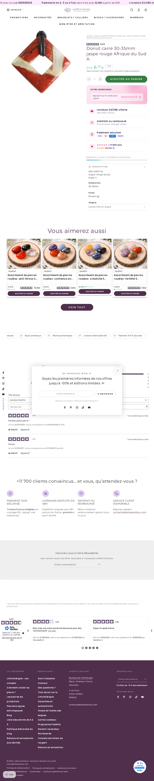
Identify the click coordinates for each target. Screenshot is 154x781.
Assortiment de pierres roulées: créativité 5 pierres (93, 276)
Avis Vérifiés (13, 742)
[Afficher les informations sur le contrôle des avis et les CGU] (23, 633)
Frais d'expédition (107, 71)
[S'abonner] (99, 564)
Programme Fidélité (49, 724)
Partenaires (44, 733)
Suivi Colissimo (46, 678)
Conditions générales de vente (55, 771)
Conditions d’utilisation (66, 768)
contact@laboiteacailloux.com (129, 512)
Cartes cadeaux (47, 719)
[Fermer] (118, 371)
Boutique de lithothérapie (81, 678)
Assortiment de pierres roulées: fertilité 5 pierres (128, 276)
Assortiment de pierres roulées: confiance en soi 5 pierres (57, 276)
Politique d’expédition (18, 771)
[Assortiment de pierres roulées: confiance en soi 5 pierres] (59, 254)
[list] (77, 504)
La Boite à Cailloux (21, 761)
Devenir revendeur (48, 729)
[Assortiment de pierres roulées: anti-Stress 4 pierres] (24, 254)
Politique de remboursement (18, 768)
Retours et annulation (50, 747)
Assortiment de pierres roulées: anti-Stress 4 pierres (22, 276)
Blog (9, 715)
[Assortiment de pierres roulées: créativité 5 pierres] (95, 254)
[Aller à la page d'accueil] (77, 10)
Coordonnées (35, 771)
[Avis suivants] (151, 631)
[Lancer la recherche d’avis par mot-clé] (147, 406)
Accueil (89, 36)
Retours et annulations (20, 738)
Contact (43, 683)
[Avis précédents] (28, 631)
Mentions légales (16, 775)
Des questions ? (47, 687)
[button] (131, 10)
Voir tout (77, 307)
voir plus (52, 631)
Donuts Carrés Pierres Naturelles (110, 36)
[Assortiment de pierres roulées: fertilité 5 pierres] (130, 254)
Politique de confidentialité (43, 768)
